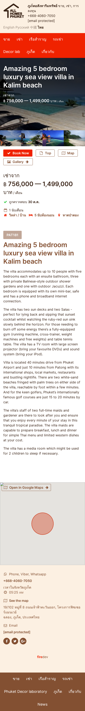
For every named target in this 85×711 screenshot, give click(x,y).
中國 (33, 27)
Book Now (21, 153)
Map (70, 153)
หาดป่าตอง (71, 215)
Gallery (18, 162)
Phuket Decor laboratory (25, 691)
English (8, 27)
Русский (22, 27)
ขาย (6, 39)
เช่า (19, 39)
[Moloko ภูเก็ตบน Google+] (23, 641)
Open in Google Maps (26, 487)
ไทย (41, 27)
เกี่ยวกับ (48, 51)
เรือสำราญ (37, 39)
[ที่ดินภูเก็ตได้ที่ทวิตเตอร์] (15, 641)
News (42, 704)
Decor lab (11, 51)
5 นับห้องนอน (44, 215)
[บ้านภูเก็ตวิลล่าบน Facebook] (6, 641)
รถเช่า (58, 39)
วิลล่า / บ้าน (17, 215)
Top (48, 153)
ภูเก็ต (31, 51)
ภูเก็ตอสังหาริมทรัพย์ (43, 6)
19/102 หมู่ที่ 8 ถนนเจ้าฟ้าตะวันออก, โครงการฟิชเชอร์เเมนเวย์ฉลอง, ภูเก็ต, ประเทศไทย (41, 608)
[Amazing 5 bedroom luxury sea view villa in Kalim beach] (10, 138)
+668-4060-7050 (41, 16)
